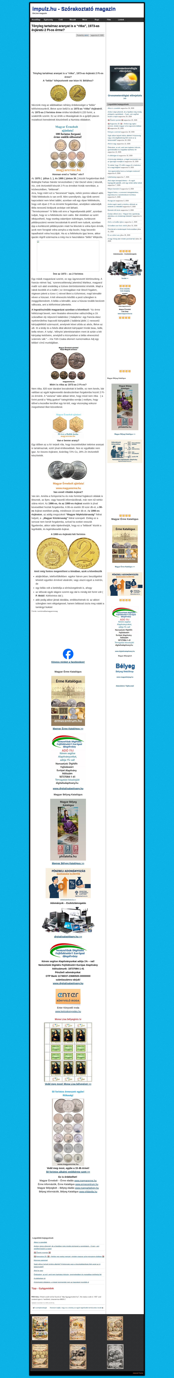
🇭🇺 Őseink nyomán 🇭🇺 (42, 1252)
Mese (84, 20)
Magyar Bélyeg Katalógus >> (68, 863)
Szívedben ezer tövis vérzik (117, 226)
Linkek (121, 20)
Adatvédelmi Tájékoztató (125, 686)
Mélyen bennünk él (114, 189)
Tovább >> (124, 278)
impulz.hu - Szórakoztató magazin (74, 9)
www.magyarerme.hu (85, 1180)
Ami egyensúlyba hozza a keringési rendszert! (124, 171)
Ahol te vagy (38, 1270)
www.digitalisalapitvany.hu (68, 788)
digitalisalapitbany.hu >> (68, 936)
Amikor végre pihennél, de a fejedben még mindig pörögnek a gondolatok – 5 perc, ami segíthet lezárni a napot (125, 114)
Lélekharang (112, 177)
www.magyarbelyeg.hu (87, 1188)
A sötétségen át (39, 1278)
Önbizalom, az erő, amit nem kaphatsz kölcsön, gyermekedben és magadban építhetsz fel (67, 1274)
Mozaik (73, 20)
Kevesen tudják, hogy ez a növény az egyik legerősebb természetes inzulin (76, 1308)
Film (109, 20)
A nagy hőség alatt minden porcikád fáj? (121, 239)
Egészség (48, 20)
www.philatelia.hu (88, 1191)
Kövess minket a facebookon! (68, 662)
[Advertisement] (68, 54)
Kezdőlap (36, 20)
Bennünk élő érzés (114, 210)
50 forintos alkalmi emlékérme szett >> (68, 1171)
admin (86, 35)
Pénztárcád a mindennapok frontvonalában (122, 229)
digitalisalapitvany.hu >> (68, 899)
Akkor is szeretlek (40, 1242)
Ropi (97, 20)
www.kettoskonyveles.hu (68, 1011)
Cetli (61, 20)
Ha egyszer (112, 201)
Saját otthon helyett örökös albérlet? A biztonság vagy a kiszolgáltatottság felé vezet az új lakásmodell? (124, 138)
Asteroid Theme (138, 1373)
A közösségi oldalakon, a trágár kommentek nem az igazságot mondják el (61, 1282)
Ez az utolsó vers (114, 235)
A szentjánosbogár (40, 1308)
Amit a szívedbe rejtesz (116, 222)
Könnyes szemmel (41, 1260)
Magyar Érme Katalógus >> (68, 728)
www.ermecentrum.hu (86, 1184)
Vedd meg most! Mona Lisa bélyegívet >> (68, 1084)
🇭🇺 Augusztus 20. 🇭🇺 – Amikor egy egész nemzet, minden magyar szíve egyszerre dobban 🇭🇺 (69, 1256)
